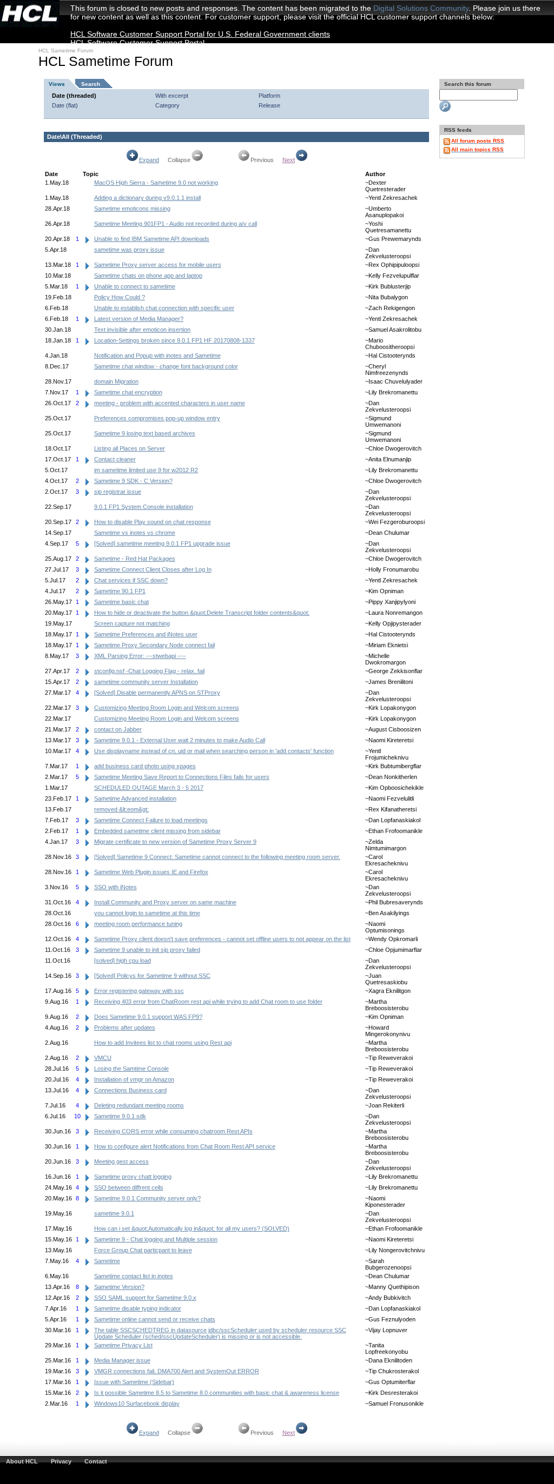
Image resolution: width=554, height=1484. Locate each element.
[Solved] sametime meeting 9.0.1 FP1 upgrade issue (162, 543)
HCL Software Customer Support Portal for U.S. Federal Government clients (200, 34)
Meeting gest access (121, 1161)
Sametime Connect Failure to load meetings (151, 820)
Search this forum (467, 84)
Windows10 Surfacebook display (137, 1403)
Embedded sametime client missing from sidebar (157, 831)
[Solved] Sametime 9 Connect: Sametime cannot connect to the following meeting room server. (217, 857)
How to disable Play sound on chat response (152, 522)
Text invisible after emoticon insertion (142, 329)
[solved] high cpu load (122, 960)
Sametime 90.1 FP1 (120, 591)
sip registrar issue (117, 491)
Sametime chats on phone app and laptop (148, 275)
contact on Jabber (118, 729)
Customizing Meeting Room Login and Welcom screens (166, 707)
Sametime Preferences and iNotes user (145, 634)
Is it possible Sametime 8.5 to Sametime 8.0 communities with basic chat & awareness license (216, 1392)
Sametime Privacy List (123, 1345)
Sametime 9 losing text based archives (144, 433)
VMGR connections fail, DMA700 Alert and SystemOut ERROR (176, 1371)
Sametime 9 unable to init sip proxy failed (147, 949)
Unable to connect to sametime (134, 286)
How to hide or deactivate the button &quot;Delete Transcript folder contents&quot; (201, 612)
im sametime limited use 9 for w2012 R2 (146, 470)
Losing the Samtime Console (131, 1068)
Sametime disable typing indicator (137, 1308)
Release (269, 105)
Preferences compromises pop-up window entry (157, 418)
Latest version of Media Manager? (138, 318)
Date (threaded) (74, 95)
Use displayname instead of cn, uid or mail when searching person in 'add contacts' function (214, 751)
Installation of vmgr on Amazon (134, 1079)
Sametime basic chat (121, 602)
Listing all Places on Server (129, 448)
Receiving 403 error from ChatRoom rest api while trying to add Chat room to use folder (208, 1001)
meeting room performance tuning (138, 924)
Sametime (107, 1261)
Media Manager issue (122, 1360)
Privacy (61, 1461)
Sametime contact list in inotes (133, 1276)
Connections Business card (130, 1090)
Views (57, 84)
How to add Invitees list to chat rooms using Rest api (163, 1042)
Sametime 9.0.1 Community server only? (147, 1198)
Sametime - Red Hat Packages (134, 558)
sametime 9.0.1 (114, 1213)
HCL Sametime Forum (65, 50)
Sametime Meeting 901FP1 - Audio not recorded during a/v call (175, 223)
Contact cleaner (115, 459)
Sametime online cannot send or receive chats (154, 1319)
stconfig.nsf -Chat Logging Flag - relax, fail (149, 671)
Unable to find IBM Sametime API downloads (151, 239)
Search (90, 84)
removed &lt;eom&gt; (121, 809)
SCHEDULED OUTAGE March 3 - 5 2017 (148, 787)
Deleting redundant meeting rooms (139, 1105)
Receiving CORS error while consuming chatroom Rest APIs (173, 1131)
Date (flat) (65, 105)
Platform (269, 95)
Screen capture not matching (132, 623)
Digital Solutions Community (421, 8)
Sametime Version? (119, 1287)
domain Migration (116, 381)
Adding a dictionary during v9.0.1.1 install (147, 197)
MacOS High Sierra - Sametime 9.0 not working (156, 182)
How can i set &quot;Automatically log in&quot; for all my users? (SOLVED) (191, 1228)
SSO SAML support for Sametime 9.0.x (145, 1297)
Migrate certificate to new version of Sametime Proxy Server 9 (175, 841)
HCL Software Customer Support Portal (137, 42)
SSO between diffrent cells (128, 1187)
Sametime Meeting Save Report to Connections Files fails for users (181, 777)
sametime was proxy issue (129, 249)
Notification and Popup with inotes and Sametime (157, 355)
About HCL (22, 1461)
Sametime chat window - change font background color (166, 366)
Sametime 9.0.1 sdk (120, 1116)
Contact (95, 1461)
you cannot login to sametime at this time (147, 913)
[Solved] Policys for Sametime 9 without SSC (152, 975)
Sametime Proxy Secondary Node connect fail (154, 645)
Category (167, 105)
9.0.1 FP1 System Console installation (143, 506)
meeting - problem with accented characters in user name (169, 403)
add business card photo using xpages (145, 766)
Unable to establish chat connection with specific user (164, 308)
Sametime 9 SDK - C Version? (133, 481)
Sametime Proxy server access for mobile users (157, 264)
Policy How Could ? (119, 297)
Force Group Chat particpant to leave (143, 1250)
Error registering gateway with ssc (139, 991)
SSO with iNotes (115, 887)
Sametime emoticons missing (132, 208)
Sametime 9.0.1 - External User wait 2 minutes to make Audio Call (179, 740)
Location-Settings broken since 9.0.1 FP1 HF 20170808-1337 (174, 340)
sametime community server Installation (146, 682)
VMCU (102, 1058)
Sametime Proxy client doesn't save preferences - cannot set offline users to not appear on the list (222, 939)
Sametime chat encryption (128, 392)
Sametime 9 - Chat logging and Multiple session (155, 1239)
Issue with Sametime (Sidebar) (134, 1382)
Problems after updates (124, 1027)
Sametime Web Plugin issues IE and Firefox (151, 872)
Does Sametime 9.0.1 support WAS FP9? (148, 1016)
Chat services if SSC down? (131, 580)
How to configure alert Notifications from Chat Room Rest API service (184, 1146)
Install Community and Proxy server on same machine (165, 902)
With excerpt (171, 95)
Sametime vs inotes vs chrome (134, 532)
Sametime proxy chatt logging (133, 1176)
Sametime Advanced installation (135, 798)
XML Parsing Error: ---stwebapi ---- (140, 656)
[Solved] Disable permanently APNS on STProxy (157, 692)
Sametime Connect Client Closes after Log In (153, 569)
